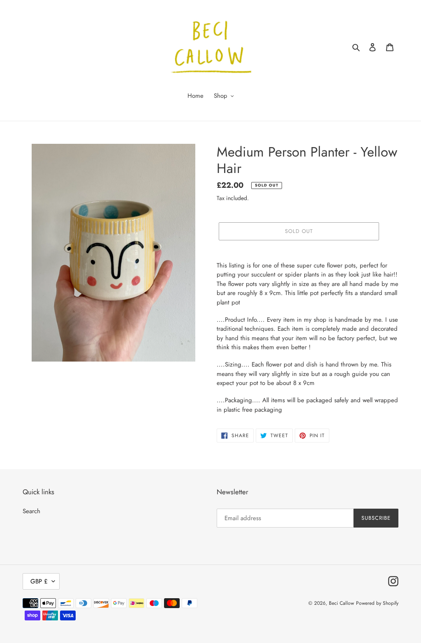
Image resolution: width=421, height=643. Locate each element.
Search (31, 511)
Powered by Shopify (377, 603)
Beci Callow (341, 603)
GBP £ (39, 581)
